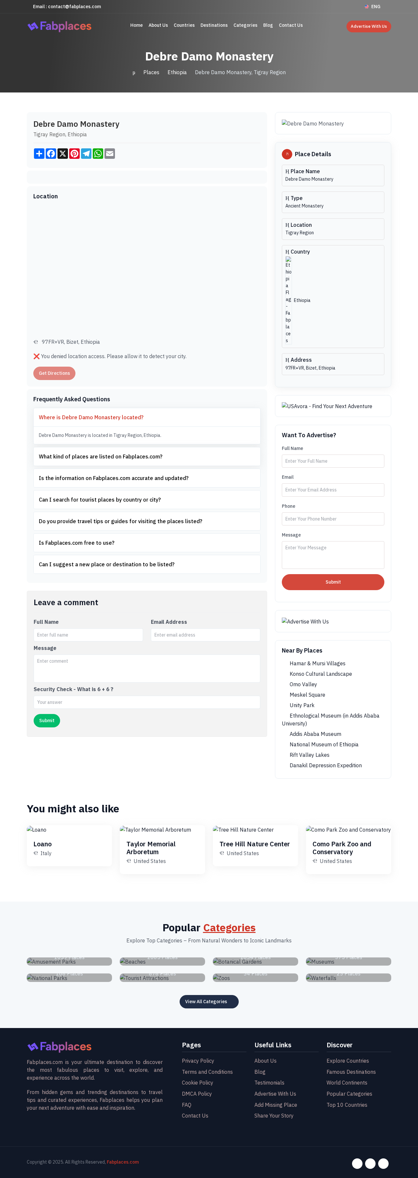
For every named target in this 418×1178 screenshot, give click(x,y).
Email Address (169, 622)
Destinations (214, 25)
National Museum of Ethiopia (323, 744)
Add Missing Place (275, 1105)
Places (151, 72)
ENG (375, 6)
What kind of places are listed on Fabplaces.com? (100, 456)
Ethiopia (177, 72)
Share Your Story (274, 1115)
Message (45, 648)
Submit (333, 582)
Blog (268, 25)
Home (136, 25)
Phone (288, 506)
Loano (42, 843)
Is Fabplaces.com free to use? (76, 542)
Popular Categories (349, 1093)
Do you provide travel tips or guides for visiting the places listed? (120, 521)
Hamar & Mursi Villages (317, 663)
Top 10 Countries (347, 1105)
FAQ (186, 1105)
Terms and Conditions (207, 1072)
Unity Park (301, 705)
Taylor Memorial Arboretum (151, 847)
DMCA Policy (197, 1093)
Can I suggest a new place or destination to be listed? (106, 564)
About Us (158, 25)
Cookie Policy (197, 1082)
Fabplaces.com (123, 1162)
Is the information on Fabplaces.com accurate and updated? (113, 478)
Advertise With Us (369, 26)
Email (288, 477)
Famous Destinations (351, 1072)
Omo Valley (302, 684)
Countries (184, 25)
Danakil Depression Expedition (325, 765)
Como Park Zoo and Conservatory (342, 847)
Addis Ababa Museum (314, 734)
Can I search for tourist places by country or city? (100, 499)
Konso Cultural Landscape (320, 674)
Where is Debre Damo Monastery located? (91, 417)
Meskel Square (306, 694)
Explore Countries (348, 1060)
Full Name (46, 622)
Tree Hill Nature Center (254, 843)
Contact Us (291, 25)
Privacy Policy (198, 1060)
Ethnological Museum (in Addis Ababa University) (330, 719)
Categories (245, 25)
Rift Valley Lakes (309, 755)
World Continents (347, 1082)
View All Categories (206, 1001)
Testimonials (269, 1082)
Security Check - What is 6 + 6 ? (73, 689)
